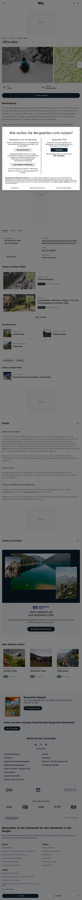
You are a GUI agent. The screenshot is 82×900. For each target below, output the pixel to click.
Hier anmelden (59, 156)
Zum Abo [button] (59, 150)
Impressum (15, 188)
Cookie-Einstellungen (63, 188)
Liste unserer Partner (61, 182)
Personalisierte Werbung (23, 164)
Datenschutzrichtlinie (37, 188)
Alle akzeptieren (23, 150)
